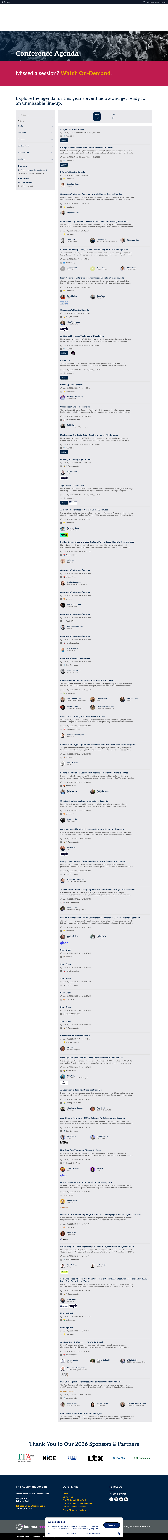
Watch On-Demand (86, 73)
